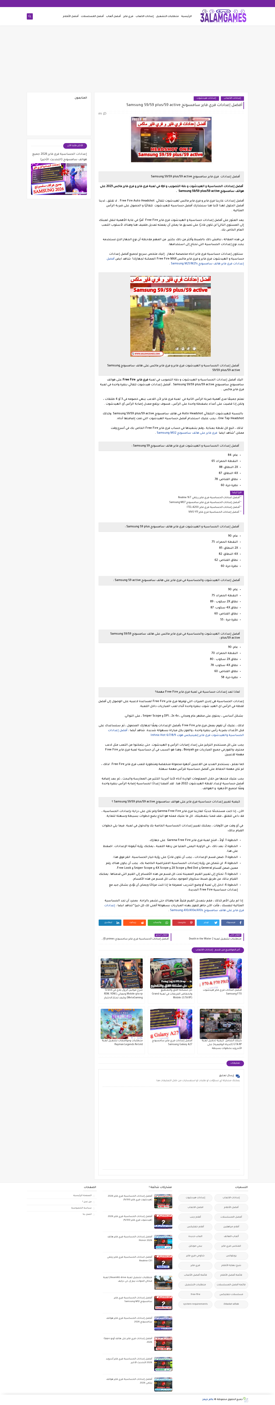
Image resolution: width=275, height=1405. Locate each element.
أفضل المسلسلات (92, 16)
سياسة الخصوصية (81, 1208)
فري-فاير (195, 1265)
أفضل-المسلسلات (231, 1217)
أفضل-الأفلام (231, 1207)
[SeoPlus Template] (245, 1399)
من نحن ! (87, 1202)
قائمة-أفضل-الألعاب (195, 1275)
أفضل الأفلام (71, 16)
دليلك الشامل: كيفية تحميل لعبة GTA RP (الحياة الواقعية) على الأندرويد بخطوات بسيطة (222, 1044)
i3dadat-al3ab (231, 1304)
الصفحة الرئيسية (82, 1195)
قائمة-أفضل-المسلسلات (231, 1285)
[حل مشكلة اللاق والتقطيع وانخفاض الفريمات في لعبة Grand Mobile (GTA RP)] (171, 973)
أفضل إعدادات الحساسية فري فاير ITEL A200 (213, 507)
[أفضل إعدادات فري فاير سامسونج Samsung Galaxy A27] (171, 1024)
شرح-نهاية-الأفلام (231, 1265)
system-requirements (195, 1304)
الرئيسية (186, 16)
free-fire (195, 1294)
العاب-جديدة (195, 1236)
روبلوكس (231, 1256)
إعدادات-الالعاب (232, 98)
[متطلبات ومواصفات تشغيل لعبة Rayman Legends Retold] (122, 1024)
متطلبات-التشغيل (195, 1285)
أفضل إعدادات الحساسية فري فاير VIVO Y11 (214, 512)
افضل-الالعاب (195, 1207)
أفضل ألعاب (113, 16)
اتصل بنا (87, 1214)
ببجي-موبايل (195, 1246)
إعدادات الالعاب (145, 16)
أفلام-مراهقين (231, 1227)
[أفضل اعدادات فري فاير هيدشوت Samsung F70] (221, 973)
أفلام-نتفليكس (195, 1227)
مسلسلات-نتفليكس (231, 1294)
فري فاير (128, 16)
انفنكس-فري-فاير (231, 1246)
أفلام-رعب (195, 1217)
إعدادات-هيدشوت (206, 98)
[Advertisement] (137, 61)
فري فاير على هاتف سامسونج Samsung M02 (187, 433)
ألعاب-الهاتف (231, 1236)
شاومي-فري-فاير (195, 1256)
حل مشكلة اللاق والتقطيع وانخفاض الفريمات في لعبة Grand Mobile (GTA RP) (172, 994)
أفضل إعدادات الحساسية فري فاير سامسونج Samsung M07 (204, 502)
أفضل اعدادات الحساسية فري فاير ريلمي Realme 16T (209, 497)
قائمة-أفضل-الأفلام (231, 1275)
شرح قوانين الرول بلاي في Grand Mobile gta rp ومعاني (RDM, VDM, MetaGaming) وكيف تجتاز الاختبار (123, 994)
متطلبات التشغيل (167, 16)
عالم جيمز (208, 1399)
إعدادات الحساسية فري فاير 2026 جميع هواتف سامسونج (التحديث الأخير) (59, 157)
